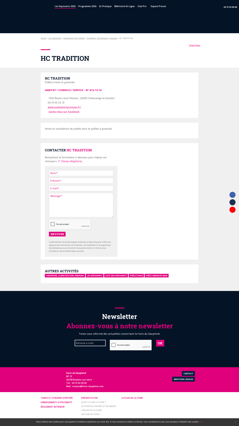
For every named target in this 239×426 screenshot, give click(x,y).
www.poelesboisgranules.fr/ (64, 107)
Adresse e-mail (85, 343)
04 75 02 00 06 (230, 7)
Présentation (89, 397)
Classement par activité (74, 38)
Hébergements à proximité (56, 402)
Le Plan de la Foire (132, 397)
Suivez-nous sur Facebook (64, 111)
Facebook (232, 195)
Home (43, 38)
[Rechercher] (169, 7)
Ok (201, 422)
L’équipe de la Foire (91, 410)
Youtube (232, 210)
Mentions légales (183, 379)
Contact (188, 373)
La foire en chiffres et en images (98, 406)
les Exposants (54, 38)
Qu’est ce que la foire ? (93, 402)
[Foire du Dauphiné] (7, 7)
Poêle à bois (136, 275)
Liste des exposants (116, 275)
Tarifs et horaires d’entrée (57, 397)
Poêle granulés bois (156, 275)
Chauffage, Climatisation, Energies (102, 38)
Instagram (232, 217)
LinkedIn (232, 202)
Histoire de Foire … (91, 414)
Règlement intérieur (53, 406)
